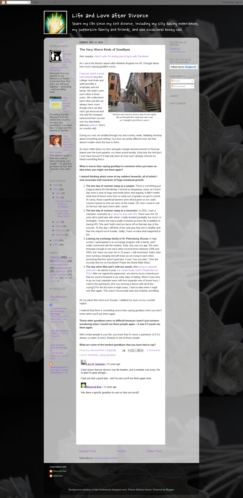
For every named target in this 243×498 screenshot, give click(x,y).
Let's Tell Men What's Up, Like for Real (59, 356)
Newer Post (87, 451)
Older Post (154, 451)
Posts (176, 81)
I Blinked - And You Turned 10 (59, 335)
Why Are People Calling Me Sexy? (66, 105)
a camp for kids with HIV (124, 214)
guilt (66, 278)
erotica (53, 299)
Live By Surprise (59, 331)
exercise (53, 281)
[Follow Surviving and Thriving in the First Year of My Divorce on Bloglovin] (183, 68)
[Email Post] (123, 350)
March (59, 226)
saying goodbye (107, 355)
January (60, 235)
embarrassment (59, 264)
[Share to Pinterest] (142, 350)
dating (54, 257)
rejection (61, 271)
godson (94, 125)
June (59, 193)
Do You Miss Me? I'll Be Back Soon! (62, 214)
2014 (56, 240)
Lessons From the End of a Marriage (58, 311)
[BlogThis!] (132, 350)
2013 (56, 244)
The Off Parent (58, 297)
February (61, 230)
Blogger (170, 489)
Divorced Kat (59, 471)
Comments (179, 86)
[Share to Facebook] (139, 350)
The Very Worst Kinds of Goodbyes (63, 204)
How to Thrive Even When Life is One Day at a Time (59, 319)
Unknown (58, 476)
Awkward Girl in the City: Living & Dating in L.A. (59, 370)
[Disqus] (121, 399)
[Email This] (129, 350)
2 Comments (153, 350)
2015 (56, 189)
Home (121, 451)
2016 (56, 185)
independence (63, 267)
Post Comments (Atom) (106, 458)
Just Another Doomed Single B (59, 348)
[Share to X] (135, 350)
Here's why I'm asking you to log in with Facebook (121, 56)
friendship (93, 355)
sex (70, 257)
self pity (54, 278)
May (58, 197)
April (58, 222)
